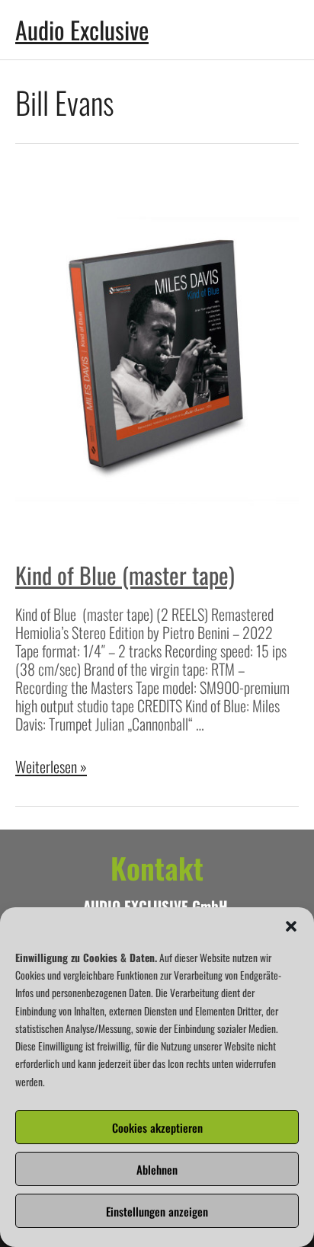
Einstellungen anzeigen (157, 1211)
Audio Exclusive (82, 29)
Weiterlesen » (51, 766)
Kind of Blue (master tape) (125, 575)
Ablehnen (157, 1169)
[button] (291, 926)
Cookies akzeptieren (157, 1127)
